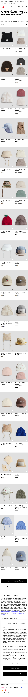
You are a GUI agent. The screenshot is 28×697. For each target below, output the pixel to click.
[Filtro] (26, 25)
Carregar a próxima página (14, 581)
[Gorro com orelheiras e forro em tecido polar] (7, 431)
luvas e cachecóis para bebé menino (10, 611)
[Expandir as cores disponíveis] (2, 112)
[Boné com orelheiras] (7, 188)
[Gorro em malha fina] (7, 219)
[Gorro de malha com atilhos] (7, 341)
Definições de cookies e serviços (15, 680)
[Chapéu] (7, 525)
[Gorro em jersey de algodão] (7, 371)
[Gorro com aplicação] (7, 66)
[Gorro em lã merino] (7, 310)
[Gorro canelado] (7, 97)
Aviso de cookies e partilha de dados (15, 663)
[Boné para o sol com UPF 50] (7, 128)
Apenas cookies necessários (15, 674)
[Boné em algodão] (7, 280)
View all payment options (6, 692)
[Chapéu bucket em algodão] (7, 157)
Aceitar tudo (15, 668)
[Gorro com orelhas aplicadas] (7, 37)
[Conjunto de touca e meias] (7, 463)
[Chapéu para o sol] (7, 494)
